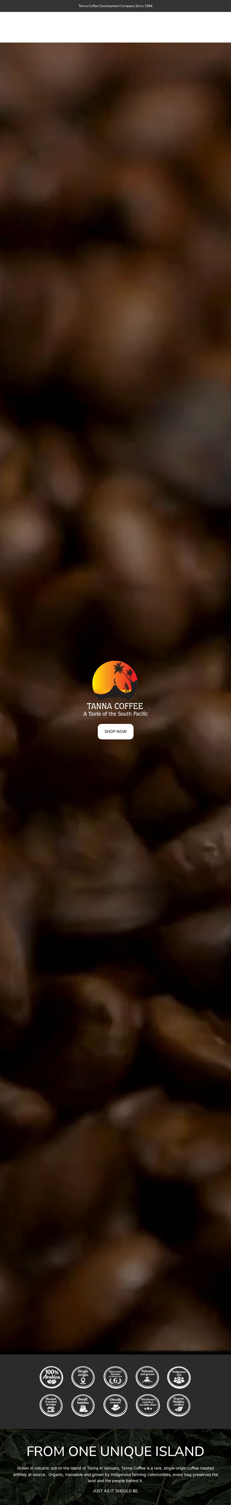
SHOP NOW (116, 731)
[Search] (189, 27)
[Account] (201, 27)
